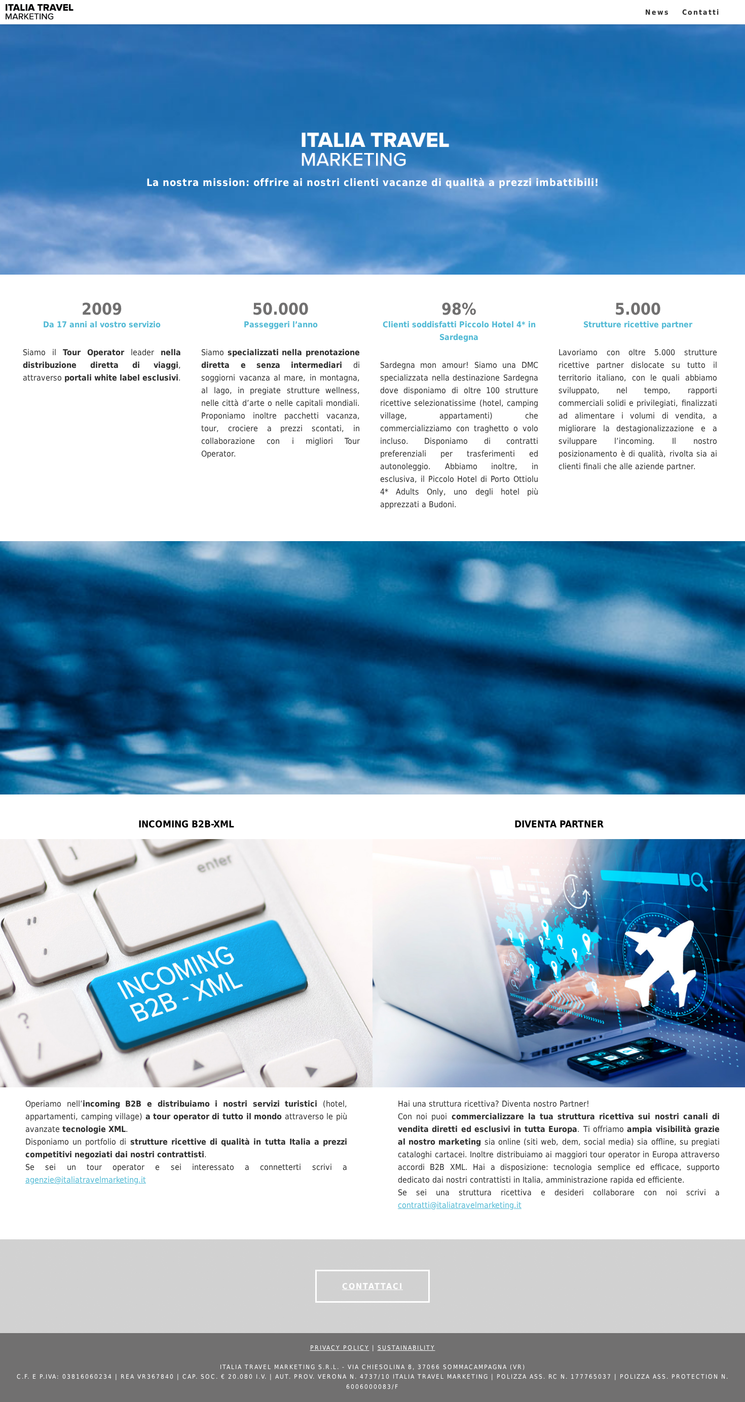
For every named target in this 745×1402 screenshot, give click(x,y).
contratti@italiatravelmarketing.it (460, 1205)
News (657, 12)
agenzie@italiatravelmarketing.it (85, 1180)
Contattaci (372, 1286)
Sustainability (406, 1347)
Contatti (701, 12)
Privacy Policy (339, 1347)
